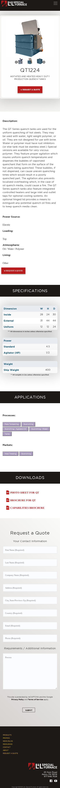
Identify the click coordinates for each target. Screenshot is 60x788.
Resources (7, 744)
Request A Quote (10, 753)
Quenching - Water (39, 429)
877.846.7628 (50, 776)
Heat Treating (10, 454)
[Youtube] (55, 780)
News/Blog (8, 741)
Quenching (28, 424)
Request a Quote (31, 90)
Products (7, 735)
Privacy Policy (17, 699)
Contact (7, 747)
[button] (55, 2)
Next (45, 62)
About (5, 750)
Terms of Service (35, 699)
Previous (18, 62)
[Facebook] (51, 780)
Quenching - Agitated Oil (15, 429)
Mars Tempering (12, 424)
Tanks (7, 434)
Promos (6, 738)
